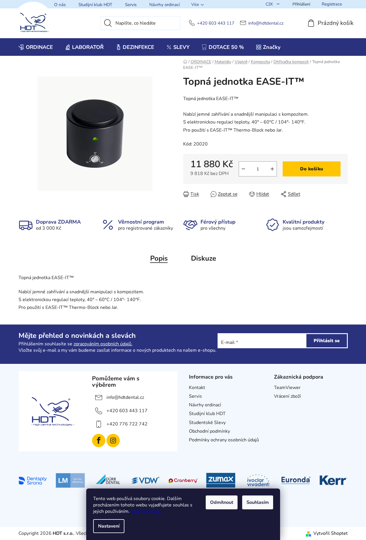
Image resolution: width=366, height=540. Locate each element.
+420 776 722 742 (127, 424)
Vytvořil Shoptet (330, 533)
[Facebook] (98, 440)
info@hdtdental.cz (266, 23)
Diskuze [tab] (203, 258)
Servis (131, 5)
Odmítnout (221, 502)
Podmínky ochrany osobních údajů (224, 440)
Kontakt (197, 387)
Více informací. (146, 511)
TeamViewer (287, 387)
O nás (60, 5)
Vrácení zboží (287, 396)
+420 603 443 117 (215, 23)
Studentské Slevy (207, 422)
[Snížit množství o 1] (243, 169)
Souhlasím (258, 502)
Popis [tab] (159, 258)
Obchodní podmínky (209, 431)
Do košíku (311, 169)
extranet (283, 405)
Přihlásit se (327, 341)
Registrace (332, 4)
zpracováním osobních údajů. (103, 344)
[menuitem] (36, 47)
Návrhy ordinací (164, 5)
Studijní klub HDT (95, 5)
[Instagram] (113, 440)
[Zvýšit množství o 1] (272, 169)
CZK (270, 4)
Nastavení (108, 526)
